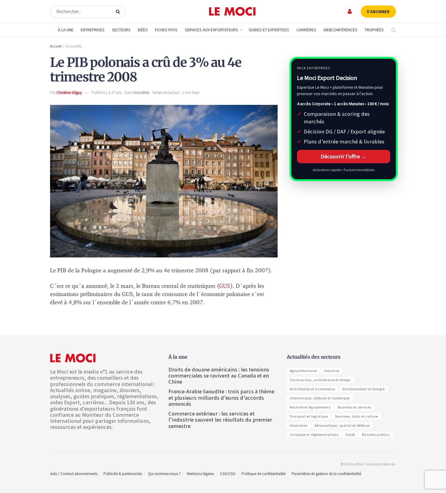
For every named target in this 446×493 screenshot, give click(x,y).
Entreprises (93, 30)
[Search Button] (119, 11)
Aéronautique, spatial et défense (342, 425)
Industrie (331, 371)
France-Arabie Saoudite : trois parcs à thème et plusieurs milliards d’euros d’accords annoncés (221, 397)
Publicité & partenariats (122, 473)
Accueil (56, 46)
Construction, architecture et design (320, 380)
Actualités (74, 46)
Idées (143, 30)
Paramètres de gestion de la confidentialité (326, 473)
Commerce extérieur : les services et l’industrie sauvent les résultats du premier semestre (220, 419)
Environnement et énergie (363, 389)
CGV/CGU (227, 473)
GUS (224, 286)
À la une (65, 30)
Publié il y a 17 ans (107, 92)
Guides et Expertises (269, 30)
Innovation (299, 425)
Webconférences (340, 30)
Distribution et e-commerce (312, 389)
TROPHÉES (374, 30)
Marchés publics (376, 435)
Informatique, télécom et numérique (320, 398)
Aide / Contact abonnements (73, 473)
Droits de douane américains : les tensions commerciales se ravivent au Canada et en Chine (218, 375)
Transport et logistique (309, 416)
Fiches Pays (166, 30)
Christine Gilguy (69, 92)
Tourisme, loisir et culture (356, 416)
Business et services (354, 407)
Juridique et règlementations (314, 435)
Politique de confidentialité (264, 473)
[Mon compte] (350, 11)
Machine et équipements (310, 407)
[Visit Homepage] (232, 11)
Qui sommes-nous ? (164, 473)
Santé (350, 435)
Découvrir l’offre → (344, 156)
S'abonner (378, 11)
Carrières (306, 30)
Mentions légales (200, 473)
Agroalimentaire (303, 371)
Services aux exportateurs (211, 30)
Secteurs (121, 30)
